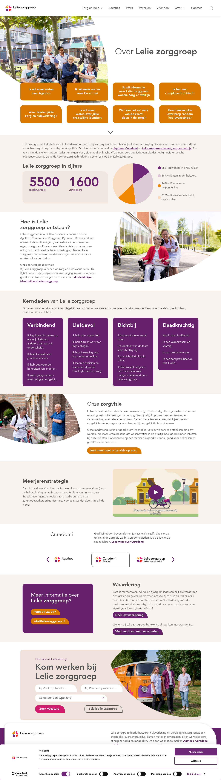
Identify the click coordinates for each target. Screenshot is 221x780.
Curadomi (131, 148)
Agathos (118, 148)
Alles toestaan (196, 752)
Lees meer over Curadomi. (128, 542)
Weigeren (196, 761)
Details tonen (194, 774)
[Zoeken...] (211, 8)
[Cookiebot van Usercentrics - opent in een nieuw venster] (19, 774)
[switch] (103, 774)
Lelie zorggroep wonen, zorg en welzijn (167, 148)
